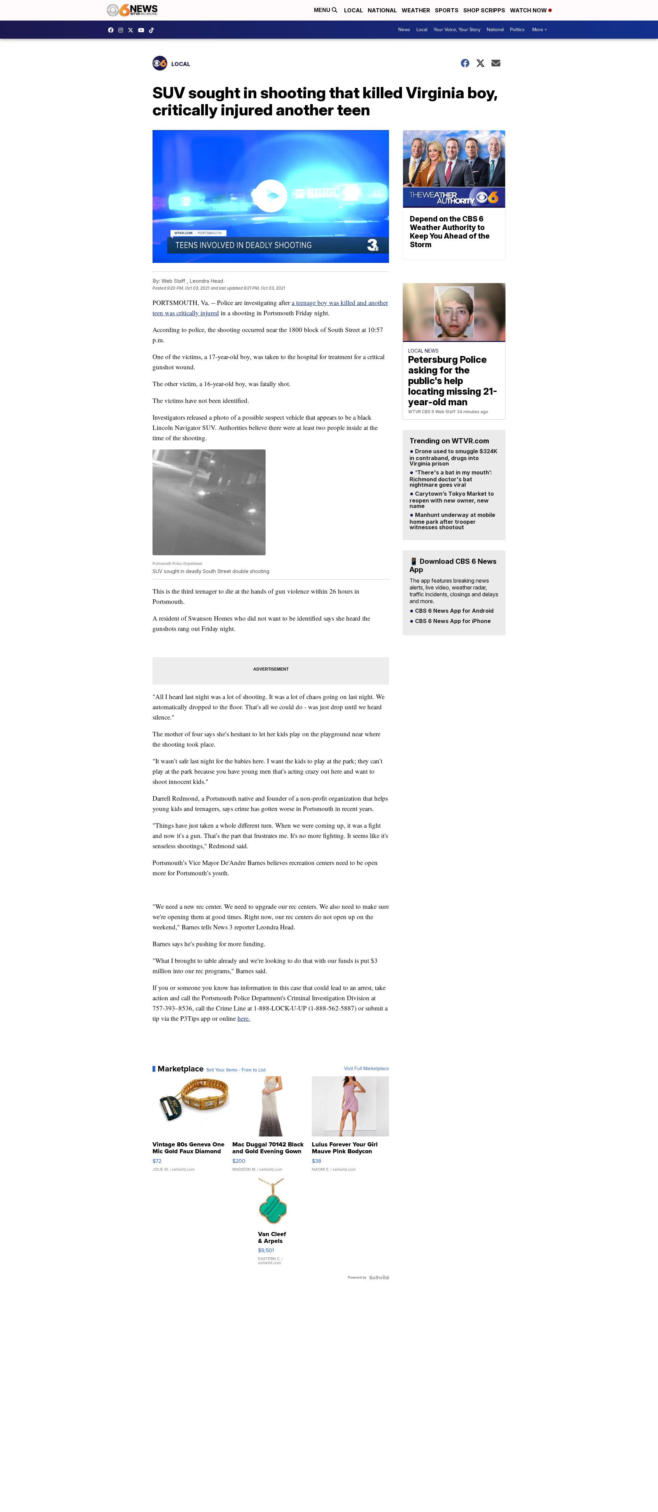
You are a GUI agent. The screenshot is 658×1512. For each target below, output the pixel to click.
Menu (323, 10)
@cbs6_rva (153, 30)
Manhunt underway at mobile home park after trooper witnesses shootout (452, 521)
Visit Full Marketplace (366, 1068)
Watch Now (529, 10)
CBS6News (112, 30)
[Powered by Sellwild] (379, 1277)
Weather (416, 10)
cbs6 (122, 30)
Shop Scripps (484, 10)
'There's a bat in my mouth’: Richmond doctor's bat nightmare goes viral (451, 479)
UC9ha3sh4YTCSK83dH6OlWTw (143, 30)
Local (353, 10)
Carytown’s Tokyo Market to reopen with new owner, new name (452, 500)
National (382, 10)
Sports (447, 10)
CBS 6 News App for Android (454, 611)
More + (539, 29)
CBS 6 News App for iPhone (452, 621)
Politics (517, 29)
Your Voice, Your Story (457, 29)
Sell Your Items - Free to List (236, 1070)
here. (243, 1018)
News (404, 29)
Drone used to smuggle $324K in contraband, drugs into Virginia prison (453, 457)
